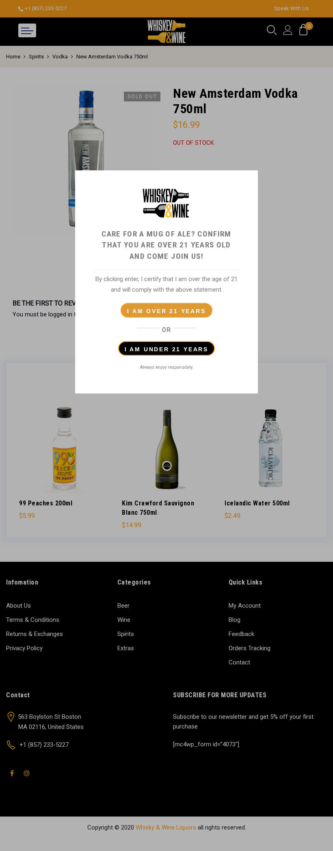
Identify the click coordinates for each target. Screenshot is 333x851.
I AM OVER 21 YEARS (166, 311)
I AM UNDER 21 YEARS (166, 349)
